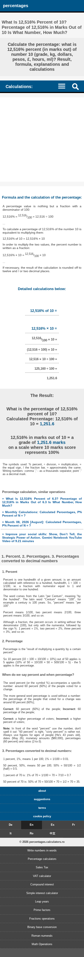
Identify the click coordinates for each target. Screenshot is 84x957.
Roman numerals (42, 935)
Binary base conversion (42, 927)
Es (52, 824)
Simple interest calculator (42, 893)
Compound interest (42, 884)
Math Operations (42, 944)
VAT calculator (42, 876)
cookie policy (42, 816)
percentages (15, 5)
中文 (52, 833)
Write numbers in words (42, 850)
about (42, 790)
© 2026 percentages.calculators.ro (42, 841)
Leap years (42, 901)
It (10, 833)
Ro (31, 833)
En (31, 824)
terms (42, 807)
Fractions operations (42, 918)
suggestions (42, 799)
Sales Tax (42, 867)
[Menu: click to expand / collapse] (63, 86)
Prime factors (42, 910)
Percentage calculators (42, 859)
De (10, 824)
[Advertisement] (42, 139)
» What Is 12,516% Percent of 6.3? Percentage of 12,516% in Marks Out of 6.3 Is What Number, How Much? (42, 502)
